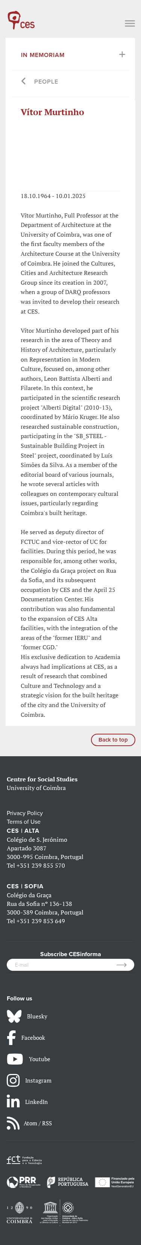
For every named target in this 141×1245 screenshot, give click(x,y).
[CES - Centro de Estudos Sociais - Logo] (21, 16)
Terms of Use (24, 822)
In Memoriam (43, 55)
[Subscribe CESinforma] (125, 965)
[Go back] (24, 82)
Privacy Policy (25, 813)
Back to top (113, 739)
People (46, 82)
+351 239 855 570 (41, 865)
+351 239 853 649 (41, 921)
